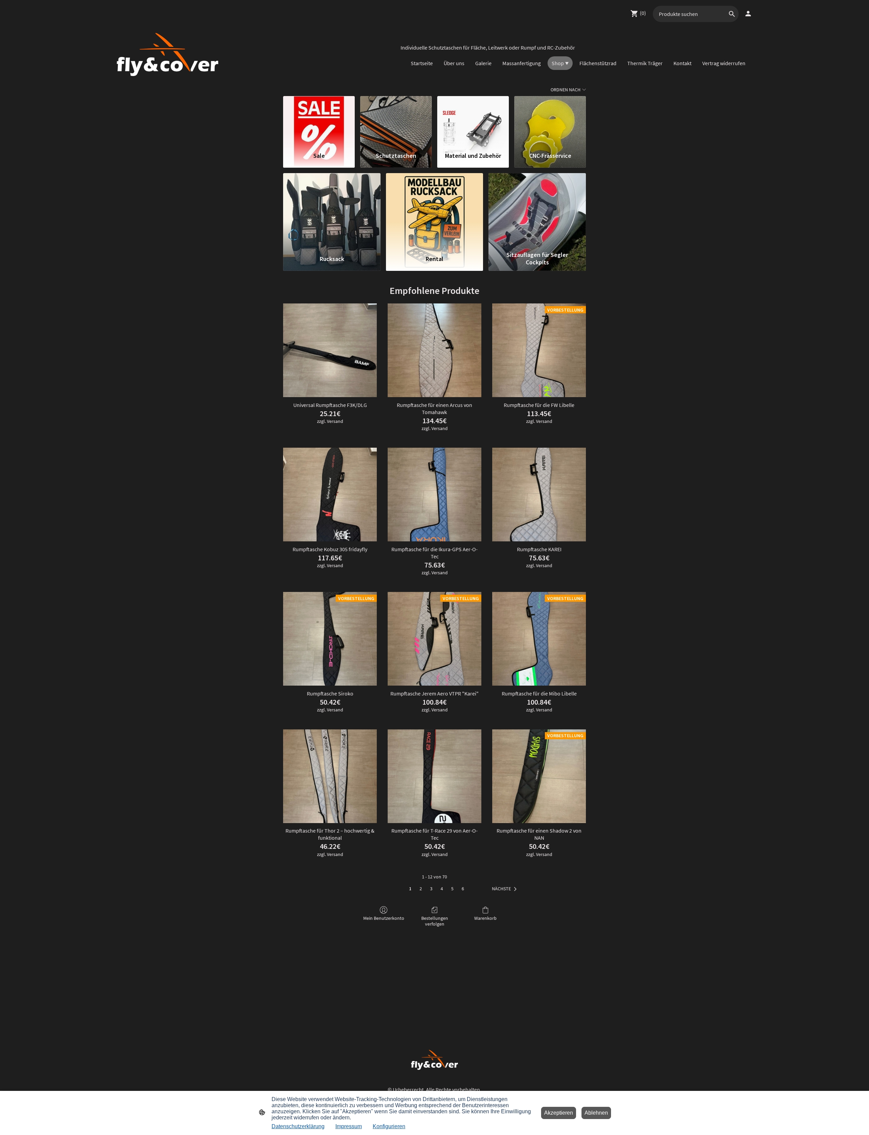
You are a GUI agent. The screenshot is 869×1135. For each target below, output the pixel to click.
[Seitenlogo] (167, 54)
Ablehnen (596, 1113)
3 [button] (431, 889)
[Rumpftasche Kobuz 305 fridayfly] (330, 494)
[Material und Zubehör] (473, 121)
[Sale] (319, 121)
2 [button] (421, 889)
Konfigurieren (389, 1126)
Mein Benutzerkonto (383, 918)
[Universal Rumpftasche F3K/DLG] (330, 350)
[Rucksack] (332, 210)
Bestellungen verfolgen (434, 921)
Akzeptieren (558, 1113)
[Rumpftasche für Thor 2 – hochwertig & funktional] (330, 776)
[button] (505, 889)
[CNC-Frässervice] (550, 121)
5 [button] (452, 889)
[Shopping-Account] (748, 14)
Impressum (348, 1126)
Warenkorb (485, 918)
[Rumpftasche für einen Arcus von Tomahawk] (434, 350)
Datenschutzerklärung (298, 1126)
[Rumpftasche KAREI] (539, 494)
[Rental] (434, 210)
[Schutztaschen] (396, 121)
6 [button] (463, 889)
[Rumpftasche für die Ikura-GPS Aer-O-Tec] (434, 494)
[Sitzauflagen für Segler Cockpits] (537, 210)
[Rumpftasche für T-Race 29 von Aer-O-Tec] (434, 776)
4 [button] (442, 889)
